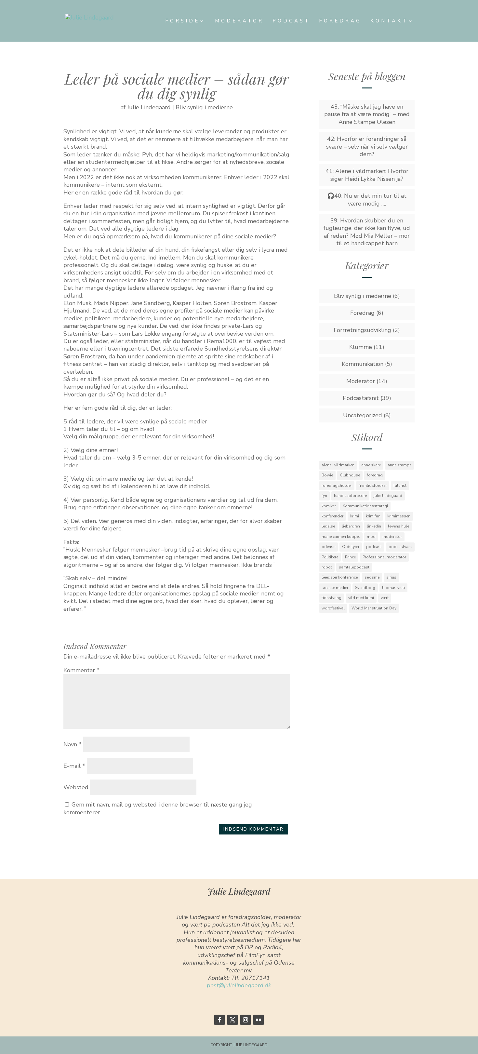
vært (385, 597)
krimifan (373, 516)
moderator (392, 536)
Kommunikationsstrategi (365, 506)
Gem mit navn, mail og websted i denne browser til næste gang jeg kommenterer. (157, 808)
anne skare (371, 465)
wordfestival (333, 608)
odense (328, 546)
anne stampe (399, 465)
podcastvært (400, 546)
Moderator (239, 21)
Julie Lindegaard (149, 107)
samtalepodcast (354, 567)
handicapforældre (350, 495)
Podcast (291, 21)
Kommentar (81, 670)
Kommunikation (362, 364)
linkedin (374, 526)
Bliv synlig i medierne (204, 107)
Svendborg (365, 587)
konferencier (332, 516)
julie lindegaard (388, 495)
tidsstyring (331, 597)
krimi (354, 516)
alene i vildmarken (338, 465)
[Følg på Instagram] (245, 1020)
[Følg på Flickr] (258, 1020)
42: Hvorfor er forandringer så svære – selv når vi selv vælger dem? (367, 146)
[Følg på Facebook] (219, 1020)
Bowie (327, 475)
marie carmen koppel (341, 536)
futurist (399, 485)
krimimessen (398, 516)
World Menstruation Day (374, 608)
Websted (75, 787)
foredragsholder (337, 485)
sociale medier (335, 587)
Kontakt (389, 21)
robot (327, 567)
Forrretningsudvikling (362, 330)
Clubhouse (350, 475)
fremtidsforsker (373, 485)
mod (371, 536)
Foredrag (340, 21)
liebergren (351, 526)
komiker (329, 506)
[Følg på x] (232, 1020)
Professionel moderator (384, 557)
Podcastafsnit (361, 398)
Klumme (360, 347)
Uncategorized (362, 415)
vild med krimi (361, 597)
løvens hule (398, 526)
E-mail (74, 766)
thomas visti (393, 587)
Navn (72, 744)
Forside (182, 21)
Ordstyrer (350, 546)
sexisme (372, 577)
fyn (324, 495)
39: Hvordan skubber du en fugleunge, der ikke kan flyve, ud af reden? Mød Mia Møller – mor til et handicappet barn (367, 232)
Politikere (330, 557)
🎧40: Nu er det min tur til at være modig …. (366, 199)
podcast (374, 546)
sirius (391, 577)
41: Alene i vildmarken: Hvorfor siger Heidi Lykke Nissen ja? (366, 174)
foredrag (375, 475)
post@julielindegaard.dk (239, 985)
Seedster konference (340, 577)
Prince (350, 557)
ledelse (328, 526)
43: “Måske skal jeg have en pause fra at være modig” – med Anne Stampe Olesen (367, 114)
